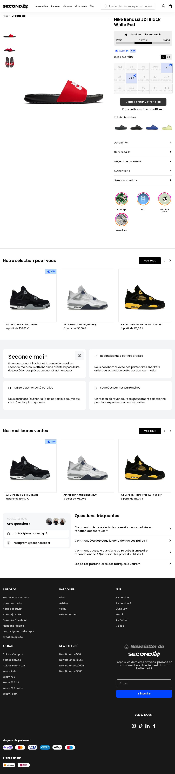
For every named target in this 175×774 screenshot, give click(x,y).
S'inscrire (144, 694)
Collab (120, 625)
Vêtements (81, 6)
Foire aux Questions (15, 620)
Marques (67, 6)
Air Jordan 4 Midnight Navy (80, 324)
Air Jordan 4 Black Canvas (22, 324)
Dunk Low (121, 609)
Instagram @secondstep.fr (31, 543)
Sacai (119, 614)
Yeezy (62, 609)
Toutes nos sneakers (16, 597)
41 (167, 67)
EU (163, 57)
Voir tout (150, 261)
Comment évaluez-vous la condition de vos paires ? (111, 541)
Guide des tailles (123, 57)
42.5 (131, 78)
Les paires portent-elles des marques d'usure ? (107, 564)
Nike (61, 597)
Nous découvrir (12, 609)
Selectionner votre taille (143, 102)
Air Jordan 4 (123, 603)
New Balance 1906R (71, 660)
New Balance (67, 614)
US (168, 57)
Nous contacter (12, 603)
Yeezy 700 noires (13, 688)
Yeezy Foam (10, 694)
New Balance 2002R (71, 665)
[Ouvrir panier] (168, 6)
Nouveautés (41, 6)
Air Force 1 (122, 620)
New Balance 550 (70, 654)
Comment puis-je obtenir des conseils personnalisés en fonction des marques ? (113, 529)
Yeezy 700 (9, 677)
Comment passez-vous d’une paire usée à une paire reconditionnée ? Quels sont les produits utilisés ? (111, 552)
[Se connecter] (163, 6)
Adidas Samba (12, 660)
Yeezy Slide (9, 671)
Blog (92, 6)
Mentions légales (13, 625)
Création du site (13, 637)
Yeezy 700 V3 (11, 682)
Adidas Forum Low (14, 665)
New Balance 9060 (70, 671)
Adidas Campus (13, 654)
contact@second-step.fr (18, 631)
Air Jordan (122, 597)
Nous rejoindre (12, 614)
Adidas (63, 603)
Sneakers (55, 6)
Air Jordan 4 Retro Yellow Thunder (141, 324)
